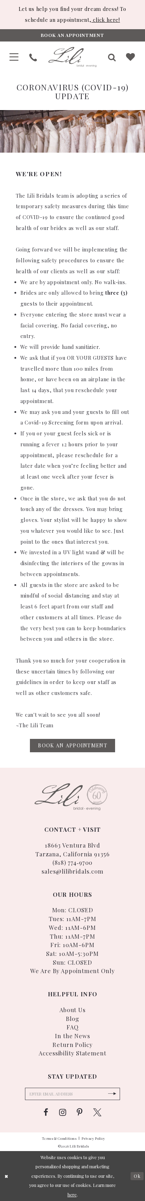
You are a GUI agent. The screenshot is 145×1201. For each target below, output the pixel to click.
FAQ (72, 1027)
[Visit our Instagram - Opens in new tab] (62, 1112)
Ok (137, 1176)
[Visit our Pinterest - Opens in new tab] (79, 1112)
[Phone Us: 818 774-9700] (33, 57)
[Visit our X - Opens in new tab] (97, 1112)
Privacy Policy (93, 1138)
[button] (14, 57)
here (72, 1194)
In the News (72, 1036)
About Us (72, 1010)
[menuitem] (14, 57)
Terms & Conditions (59, 1138)
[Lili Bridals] (72, 57)
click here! (106, 20)
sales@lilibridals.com (72, 871)
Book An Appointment (72, 745)
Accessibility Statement (72, 1053)
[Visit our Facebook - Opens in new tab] (46, 1112)
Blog (72, 1018)
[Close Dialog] (6, 1176)
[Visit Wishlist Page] (130, 57)
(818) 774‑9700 (72, 862)
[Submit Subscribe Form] (112, 1094)
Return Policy (72, 1044)
